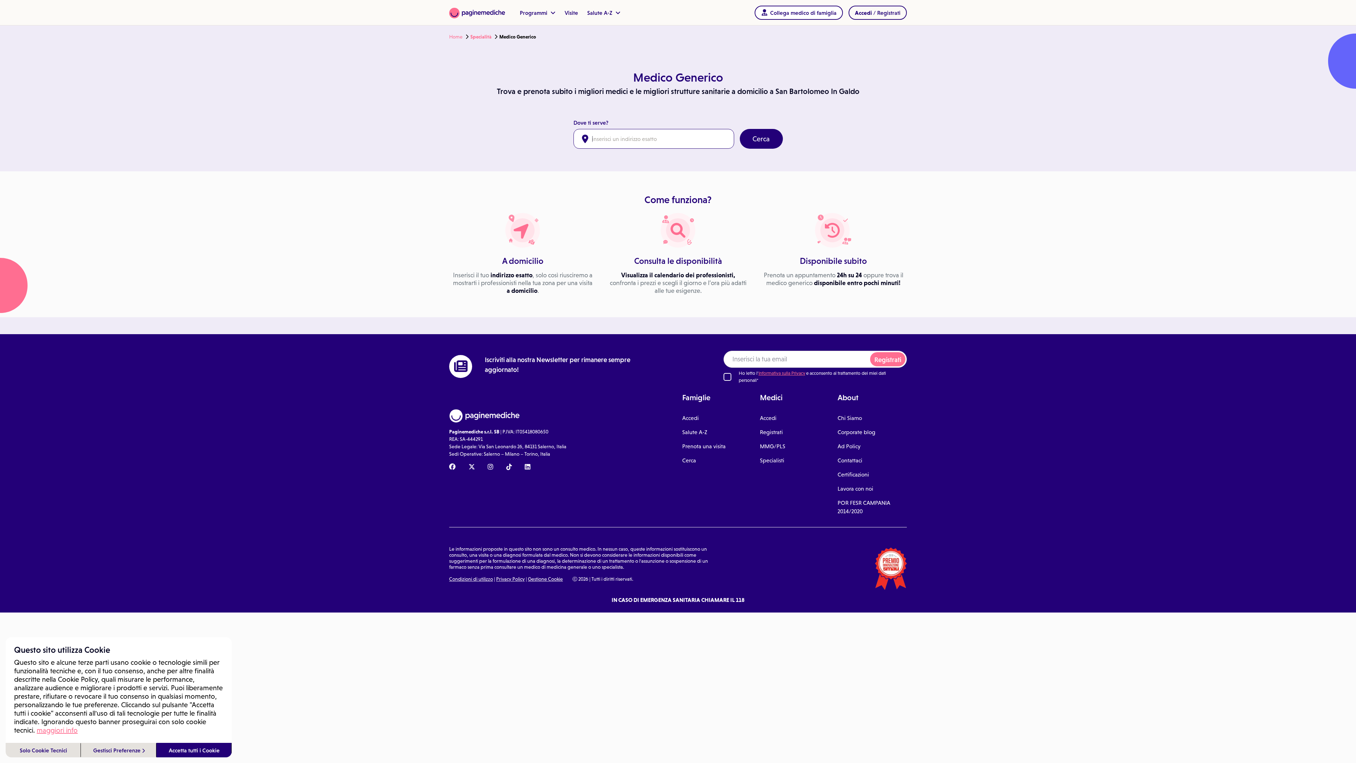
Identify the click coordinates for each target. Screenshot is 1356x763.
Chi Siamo (850, 418)
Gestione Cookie (545, 579)
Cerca (761, 139)
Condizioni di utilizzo (471, 579)
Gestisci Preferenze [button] (117, 750)
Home (456, 37)
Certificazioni (853, 475)
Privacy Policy (510, 579)
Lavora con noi (855, 489)
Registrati (887, 359)
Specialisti (772, 460)
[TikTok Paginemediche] (509, 467)
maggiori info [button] (57, 730)
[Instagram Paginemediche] (490, 467)
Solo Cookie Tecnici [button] (43, 750)
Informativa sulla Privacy (782, 373)
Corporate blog (856, 432)
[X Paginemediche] (472, 467)
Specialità (481, 37)
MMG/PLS (772, 446)
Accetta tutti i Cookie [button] (194, 750)
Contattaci (850, 460)
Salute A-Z (600, 13)
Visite (571, 13)
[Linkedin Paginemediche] (527, 467)
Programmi (534, 13)
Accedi (690, 418)
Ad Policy (849, 446)
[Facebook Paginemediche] (452, 467)
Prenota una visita (704, 446)
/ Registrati (877, 13)
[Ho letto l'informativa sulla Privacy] (727, 377)
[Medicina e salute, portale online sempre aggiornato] (477, 13)
